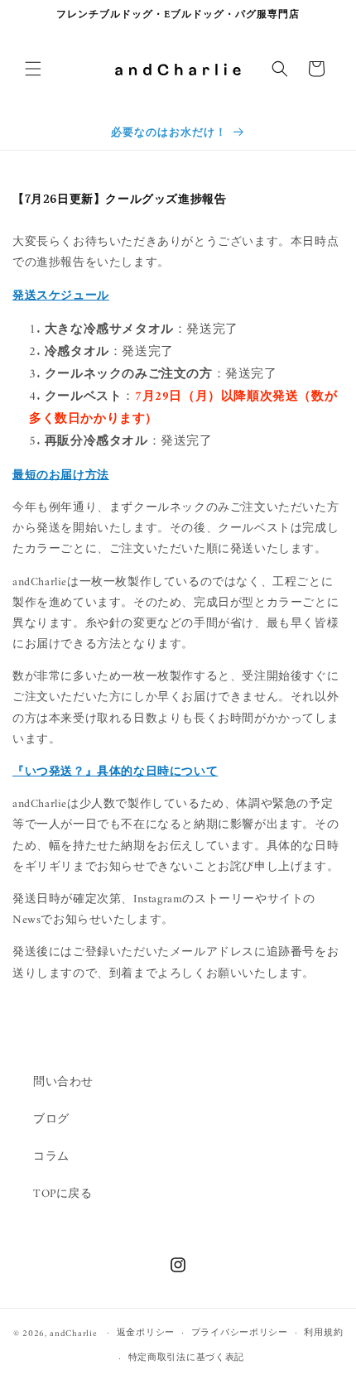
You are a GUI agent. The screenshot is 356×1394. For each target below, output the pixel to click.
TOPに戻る (63, 1194)
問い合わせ (63, 1082)
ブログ (51, 1119)
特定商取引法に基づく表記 (186, 1358)
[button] (33, 68)
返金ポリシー (146, 1333)
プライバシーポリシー (239, 1333)
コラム (51, 1156)
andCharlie (73, 1333)
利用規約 (323, 1333)
